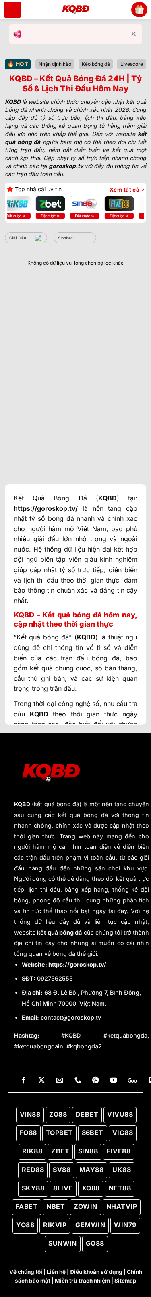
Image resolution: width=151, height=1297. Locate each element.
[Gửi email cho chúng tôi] (59, 1080)
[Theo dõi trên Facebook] (23, 1080)
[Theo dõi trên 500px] (132, 1080)
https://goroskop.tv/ (77, 964)
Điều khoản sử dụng (96, 1272)
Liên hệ (56, 1272)
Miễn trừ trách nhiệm (82, 1280)
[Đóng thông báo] (134, 34)
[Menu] (12, 10)
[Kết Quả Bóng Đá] (76, 9)
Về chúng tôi (25, 1272)
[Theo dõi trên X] (41, 1080)
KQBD (22, 804)
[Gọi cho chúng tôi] (77, 1080)
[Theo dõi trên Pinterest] (95, 1080)
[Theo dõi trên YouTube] (113, 1080)
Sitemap (125, 1280)
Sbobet (65, 237)
